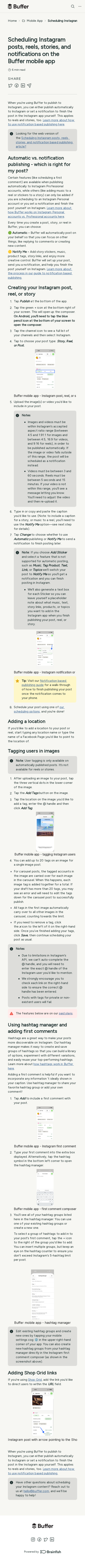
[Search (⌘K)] (72, 6)
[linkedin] (23, 85)
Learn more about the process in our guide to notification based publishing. (40, 273)
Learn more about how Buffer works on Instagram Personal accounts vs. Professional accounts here (40, 212)
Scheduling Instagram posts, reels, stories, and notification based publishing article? (44, 142)
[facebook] (16, 85)
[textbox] (42, 803)
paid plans (66, 1013)
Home (12, 21)
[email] (29, 85)
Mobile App (35, 21)
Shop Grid (35, 1380)
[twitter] (10, 85)
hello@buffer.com (36, 1491)
